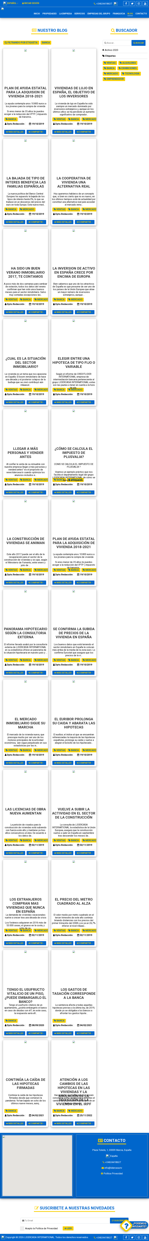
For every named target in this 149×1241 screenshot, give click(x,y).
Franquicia (119, 13)
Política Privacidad (113, 1173)
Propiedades (49, 13)
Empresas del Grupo (98, 13)
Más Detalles (15, 132)
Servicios (79, 13)
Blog (130, 13)
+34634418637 (105, 3)
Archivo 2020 (111, 50)
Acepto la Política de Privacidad (41, 1228)
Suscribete (120, 1220)
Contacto (141, 13)
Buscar (139, 43)
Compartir (36, 132)
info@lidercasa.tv (113, 1168)
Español (12, 3)
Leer (69, 1228)
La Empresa (65, 13)
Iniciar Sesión (31, 3)
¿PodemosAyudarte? (139, 1225)
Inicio (37, 13)
